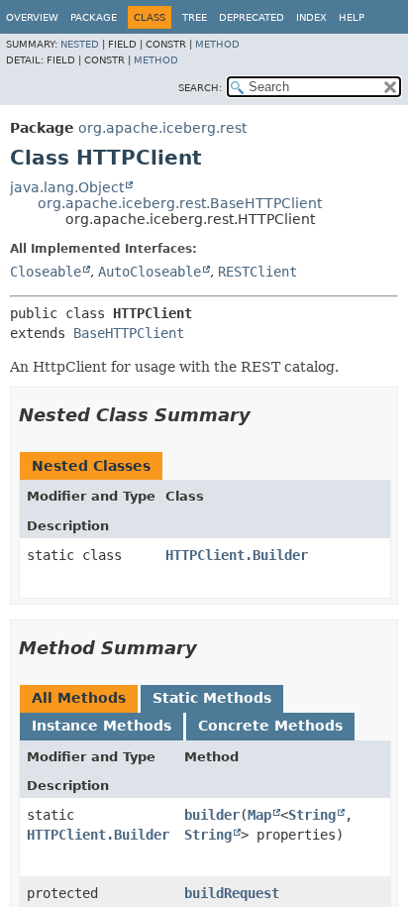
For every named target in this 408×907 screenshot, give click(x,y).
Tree (194, 17)
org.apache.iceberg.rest (162, 128)
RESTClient (257, 272)
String (312, 815)
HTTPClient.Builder (236, 555)
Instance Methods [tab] (101, 726)
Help (351, 17)
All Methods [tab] (79, 698)
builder (212, 815)
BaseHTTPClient (128, 333)
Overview (32, 17)
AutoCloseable (149, 272)
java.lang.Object (67, 187)
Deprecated (251, 17)
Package (93, 17)
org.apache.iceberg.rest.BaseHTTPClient (180, 203)
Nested (79, 44)
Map (259, 815)
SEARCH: (200, 87)
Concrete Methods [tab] (270, 726)
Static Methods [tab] (212, 698)
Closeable (45, 272)
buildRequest (231, 893)
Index (311, 17)
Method (217, 44)
